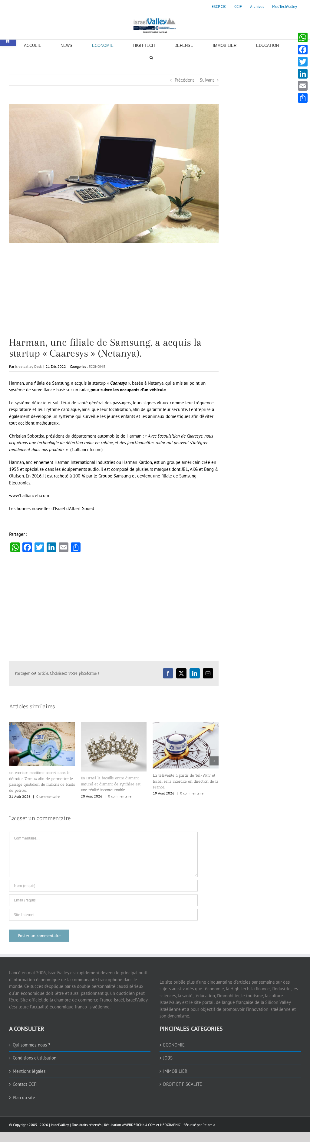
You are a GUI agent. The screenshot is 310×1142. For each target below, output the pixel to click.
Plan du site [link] (24, 1097)
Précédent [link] (184, 80)
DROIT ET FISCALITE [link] (182, 1084)
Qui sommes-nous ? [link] (31, 1045)
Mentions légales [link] (29, 1071)
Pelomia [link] (209, 1124)
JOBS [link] (168, 1058)
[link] (219, 6)
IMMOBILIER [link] (175, 1071)
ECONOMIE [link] (97, 366)
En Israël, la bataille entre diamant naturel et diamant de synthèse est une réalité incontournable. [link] (111, 784)
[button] (13, 760)
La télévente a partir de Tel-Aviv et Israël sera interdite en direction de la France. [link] (185, 781)
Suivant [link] (207, 80)
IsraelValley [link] (60, 1124)
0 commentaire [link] (48, 796)
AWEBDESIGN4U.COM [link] (138, 1124)
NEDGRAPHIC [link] (170, 1124)
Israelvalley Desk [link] (28, 366)
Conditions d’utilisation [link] (34, 1058)
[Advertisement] (114, 294)
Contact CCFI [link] (25, 1084)
